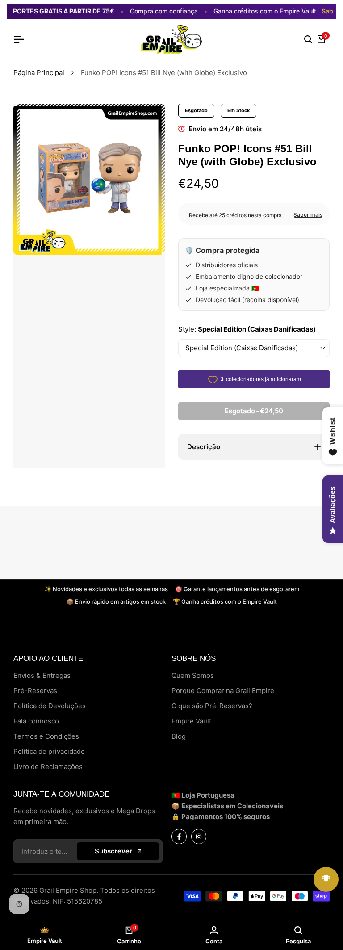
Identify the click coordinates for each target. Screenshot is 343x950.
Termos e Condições (46, 736)
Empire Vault (191, 721)
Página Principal (38, 72)
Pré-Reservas (35, 690)
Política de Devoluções (49, 706)
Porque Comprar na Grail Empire (223, 690)
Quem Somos (193, 675)
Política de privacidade (49, 751)
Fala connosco (36, 721)
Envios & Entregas (42, 675)
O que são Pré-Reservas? (212, 706)
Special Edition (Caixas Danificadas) (241, 348)
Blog (179, 736)
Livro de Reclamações (48, 766)
